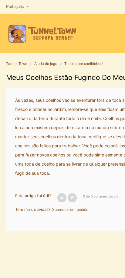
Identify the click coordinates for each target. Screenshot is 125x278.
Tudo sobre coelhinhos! (83, 64)
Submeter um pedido (70, 209)
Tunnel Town (16, 64)
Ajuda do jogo (45, 64)
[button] (61, 197)
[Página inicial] (41, 33)
